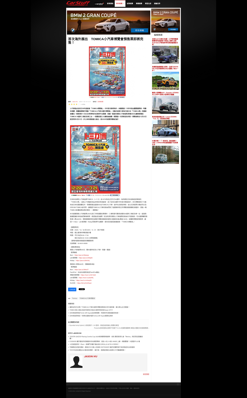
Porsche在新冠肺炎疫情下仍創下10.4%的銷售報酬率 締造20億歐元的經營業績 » (121, 328)
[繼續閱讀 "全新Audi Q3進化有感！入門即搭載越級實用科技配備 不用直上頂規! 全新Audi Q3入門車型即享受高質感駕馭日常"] (165, 55)
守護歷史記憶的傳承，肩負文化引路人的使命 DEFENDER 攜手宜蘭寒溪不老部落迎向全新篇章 (102, 347)
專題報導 (139, 3)
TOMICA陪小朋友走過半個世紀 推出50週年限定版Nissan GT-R (91, 310)
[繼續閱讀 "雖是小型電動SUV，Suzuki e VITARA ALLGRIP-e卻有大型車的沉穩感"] (165, 105)
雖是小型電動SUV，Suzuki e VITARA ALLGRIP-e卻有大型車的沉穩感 (165, 93)
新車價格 (110, 3)
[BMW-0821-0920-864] (108, 22)
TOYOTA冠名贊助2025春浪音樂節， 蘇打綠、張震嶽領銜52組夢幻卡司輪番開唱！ (98, 350)
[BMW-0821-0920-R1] (165, 20)
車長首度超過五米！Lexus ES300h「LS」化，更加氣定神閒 (164, 117)
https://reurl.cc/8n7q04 (88, 275)
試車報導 (130, 3)
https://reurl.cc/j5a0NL (86, 277)
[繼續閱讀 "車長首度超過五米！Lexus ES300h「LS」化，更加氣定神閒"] (165, 129)
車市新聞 (119, 3)
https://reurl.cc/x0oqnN (83, 280)
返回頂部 (146, 374)
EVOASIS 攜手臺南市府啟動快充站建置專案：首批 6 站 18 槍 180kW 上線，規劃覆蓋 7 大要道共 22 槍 (105, 341)
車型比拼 (148, 3)
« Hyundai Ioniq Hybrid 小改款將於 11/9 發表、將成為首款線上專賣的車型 (93, 325)
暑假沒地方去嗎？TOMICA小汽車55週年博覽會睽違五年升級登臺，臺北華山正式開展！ (100, 307)
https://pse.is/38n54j (83, 260)
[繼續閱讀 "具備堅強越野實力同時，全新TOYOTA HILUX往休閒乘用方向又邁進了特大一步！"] (165, 81)
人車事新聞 (100, 101)
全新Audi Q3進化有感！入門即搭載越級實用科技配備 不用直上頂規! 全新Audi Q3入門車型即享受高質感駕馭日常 (165, 41)
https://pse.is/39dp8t (85, 258)
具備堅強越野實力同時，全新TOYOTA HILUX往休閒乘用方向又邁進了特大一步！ (165, 68)
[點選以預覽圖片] (107, 72)
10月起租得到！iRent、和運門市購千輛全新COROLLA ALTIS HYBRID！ (95, 344)
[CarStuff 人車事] (78, 1)
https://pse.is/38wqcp (82, 255)
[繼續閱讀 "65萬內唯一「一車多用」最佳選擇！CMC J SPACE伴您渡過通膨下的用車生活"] (165, 155)
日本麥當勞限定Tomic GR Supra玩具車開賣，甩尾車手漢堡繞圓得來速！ (95, 313)
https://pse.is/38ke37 (82, 269)
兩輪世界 (157, 3)
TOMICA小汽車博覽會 (87, 298)
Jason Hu (75, 101)
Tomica (74, 298)
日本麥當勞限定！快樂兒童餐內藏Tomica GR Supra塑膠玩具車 (91, 316)
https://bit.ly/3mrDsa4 (84, 283)
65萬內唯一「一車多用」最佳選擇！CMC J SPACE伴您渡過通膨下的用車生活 (165, 142)
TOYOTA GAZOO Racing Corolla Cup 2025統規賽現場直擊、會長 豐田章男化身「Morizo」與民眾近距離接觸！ (106, 338)
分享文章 (72, 289)
